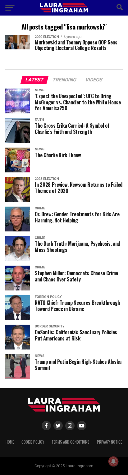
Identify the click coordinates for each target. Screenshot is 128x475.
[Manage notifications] (113, 461)
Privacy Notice (109, 442)
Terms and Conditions (70, 442)
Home (10, 442)
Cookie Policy (32, 442)
